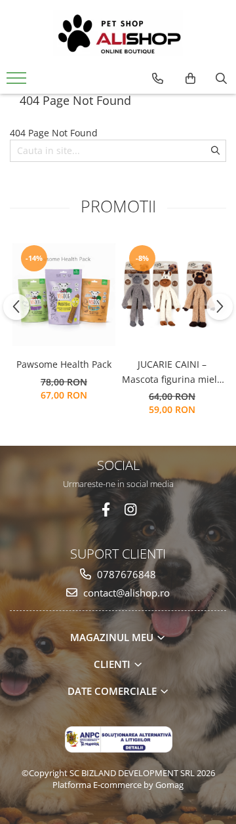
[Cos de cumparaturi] (190, 79)
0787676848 (125, 574)
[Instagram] (130, 509)
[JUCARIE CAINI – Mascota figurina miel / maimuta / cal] (172, 294)
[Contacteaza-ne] (157, 79)
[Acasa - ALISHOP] (118, 33)
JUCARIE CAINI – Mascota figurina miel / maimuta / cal (172, 372)
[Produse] (18, 82)
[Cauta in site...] (221, 79)
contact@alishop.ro (125, 592)
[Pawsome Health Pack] (63, 294)
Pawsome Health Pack (63, 364)
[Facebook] (105, 509)
